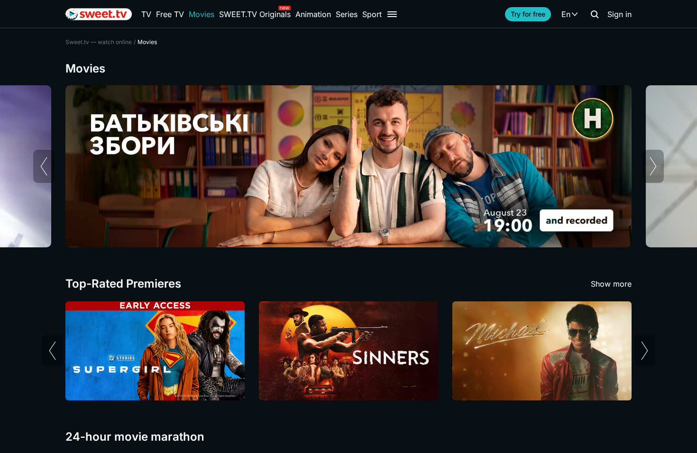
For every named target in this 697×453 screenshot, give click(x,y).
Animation (313, 14)
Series (347, 14)
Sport (372, 14)
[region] (348, 166)
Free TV (170, 14)
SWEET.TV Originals (255, 14)
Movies (201, 14)
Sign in (619, 14)
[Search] (594, 14)
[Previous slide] (44, 166)
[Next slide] (653, 166)
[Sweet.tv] (98, 14)
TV (146, 14)
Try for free (528, 14)
